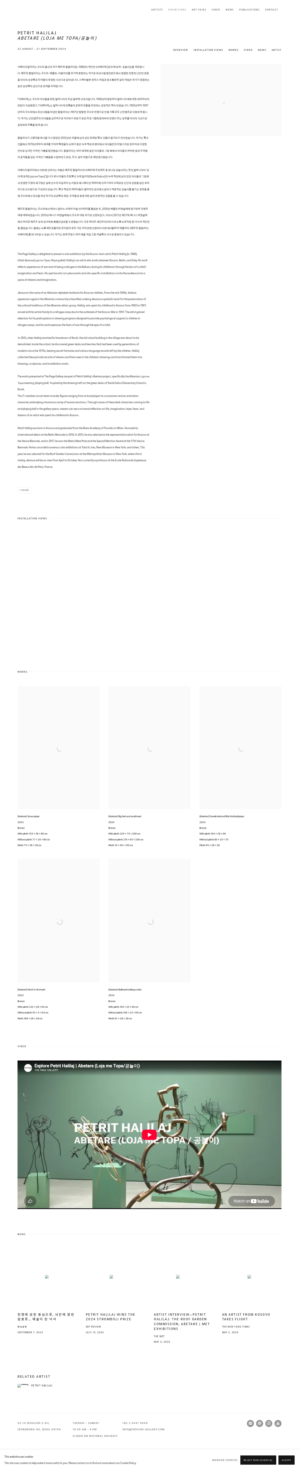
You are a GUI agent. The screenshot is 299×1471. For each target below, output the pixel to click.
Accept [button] (286, 1460)
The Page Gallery (35, 10)
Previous (17, 593)
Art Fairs (199, 10)
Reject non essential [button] (258, 1460)
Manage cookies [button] (225, 1460)
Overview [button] (180, 50)
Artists (157, 10)
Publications (249, 10)
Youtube (277, 1423)
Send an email (259, 1423)
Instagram (268, 1423)
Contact (271, 10)
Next (281, 593)
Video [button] (248, 50)
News (230, 10)
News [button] (262, 50)
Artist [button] (276, 50)
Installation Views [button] (208, 50)
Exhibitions (177, 10)
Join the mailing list (250, 1423)
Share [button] (25, 490)
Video (216, 10)
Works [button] (234, 50)
